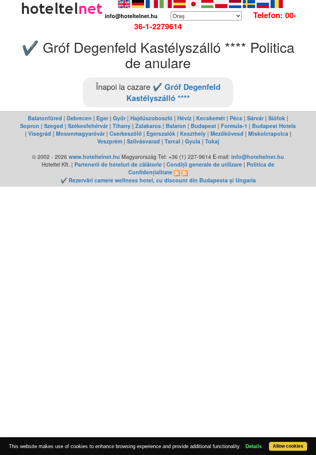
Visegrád (39, 133)
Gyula (192, 141)
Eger (102, 118)
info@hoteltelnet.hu (257, 156)
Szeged (53, 126)
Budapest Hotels (274, 126)
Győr (119, 118)
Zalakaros (148, 126)
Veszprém (109, 141)
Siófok (276, 118)
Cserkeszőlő (125, 133)
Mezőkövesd (227, 133)
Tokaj (212, 141)
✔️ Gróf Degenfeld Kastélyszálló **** (173, 92)
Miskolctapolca (268, 133)
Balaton (176, 126)
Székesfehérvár (88, 126)
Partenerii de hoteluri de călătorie (118, 164)
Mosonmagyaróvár (80, 133)
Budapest (203, 126)
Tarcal (172, 141)
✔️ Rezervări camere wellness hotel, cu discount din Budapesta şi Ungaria (158, 180)
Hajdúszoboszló (151, 118)
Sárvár (255, 118)
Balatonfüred (45, 118)
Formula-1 (234, 126)
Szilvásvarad (143, 141)
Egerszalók (160, 133)
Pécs (236, 118)
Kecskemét (210, 118)
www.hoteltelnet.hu (94, 156)
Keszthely (193, 133)
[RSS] (177, 172)
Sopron (29, 126)
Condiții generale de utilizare (204, 164)
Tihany (122, 126)
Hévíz (184, 118)
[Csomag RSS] (185, 172)
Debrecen (79, 118)
